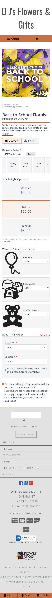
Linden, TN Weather (10, 577)
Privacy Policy (13, 582)
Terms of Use (26, 586)
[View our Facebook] (21, 484)
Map (27, 595)
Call (9, 595)
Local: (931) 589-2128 (26, 506)
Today (31, 154)
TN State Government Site (37, 577)
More (6, 134)
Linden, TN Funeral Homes (19, 567)
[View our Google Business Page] (26, 484)
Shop (15, 38)
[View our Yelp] (31, 484)
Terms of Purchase (34, 582)
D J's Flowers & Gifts (26, 17)
